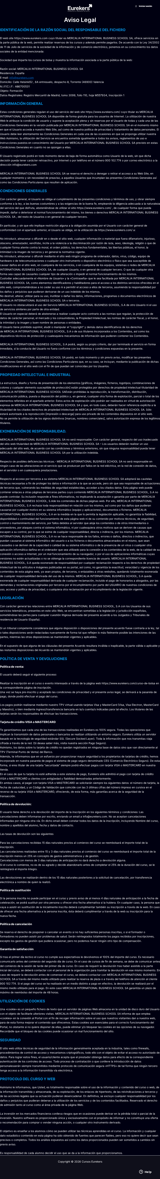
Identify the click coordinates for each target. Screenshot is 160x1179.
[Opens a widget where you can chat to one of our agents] (145, 1172)
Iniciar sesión (145, 6)
